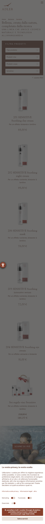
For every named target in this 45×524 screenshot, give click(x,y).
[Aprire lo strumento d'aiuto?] (3, 265)
